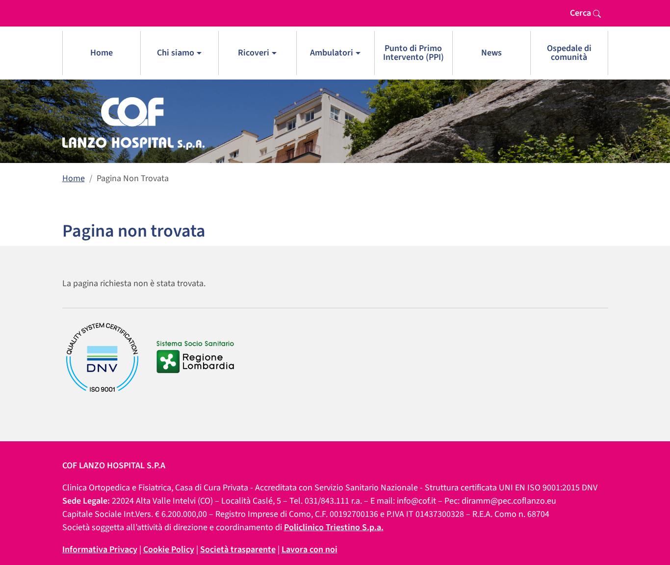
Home (101, 53)
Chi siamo (175, 53)
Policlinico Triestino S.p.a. (334, 527)
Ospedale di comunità (569, 52)
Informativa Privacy (99, 549)
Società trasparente (238, 549)
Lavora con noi (309, 549)
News (491, 53)
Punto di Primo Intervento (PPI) (413, 52)
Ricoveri (253, 53)
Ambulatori (331, 53)
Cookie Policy (168, 549)
